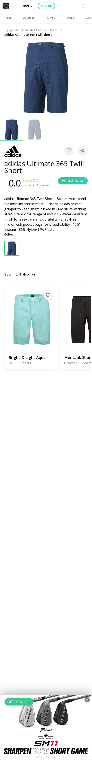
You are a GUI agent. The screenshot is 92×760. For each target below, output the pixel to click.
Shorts (53, 30)
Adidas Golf (34, 30)
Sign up (46, 6)
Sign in (27, 6)
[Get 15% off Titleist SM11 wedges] (46, 727)
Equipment (11, 30)
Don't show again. (46, 757)
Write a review (72, 181)
